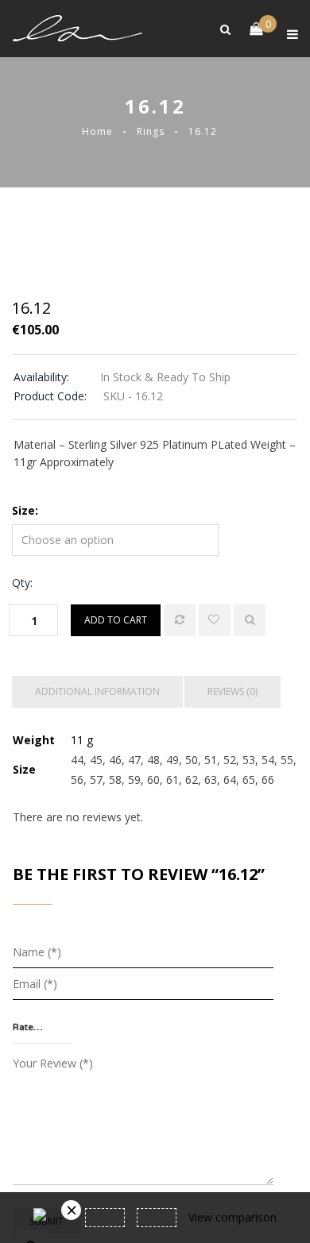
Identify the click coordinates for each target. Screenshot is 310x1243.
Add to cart (115, 620)
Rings (151, 131)
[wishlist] (215, 620)
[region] (155, 1106)
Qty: (22, 582)
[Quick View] (249, 620)
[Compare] (180, 620)
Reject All (155, 1211)
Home (97, 131)
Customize (155, 1168)
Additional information (97, 691)
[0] (248, 29)
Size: (25, 510)
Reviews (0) (232, 691)
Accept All (155, 1125)
